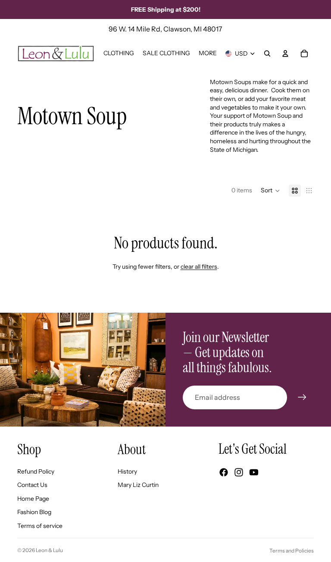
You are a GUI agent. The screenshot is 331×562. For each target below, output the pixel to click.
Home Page (33, 498)
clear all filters (199, 266)
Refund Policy (35, 471)
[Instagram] (239, 472)
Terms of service (39, 526)
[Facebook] (224, 472)
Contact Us (32, 485)
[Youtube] (254, 472)
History (127, 471)
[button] (270, 190)
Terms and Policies (291, 550)
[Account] (285, 53)
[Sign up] (302, 397)
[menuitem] (207, 53)
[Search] (267, 53)
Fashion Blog (34, 512)
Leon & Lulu (49, 550)
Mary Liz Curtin (138, 485)
